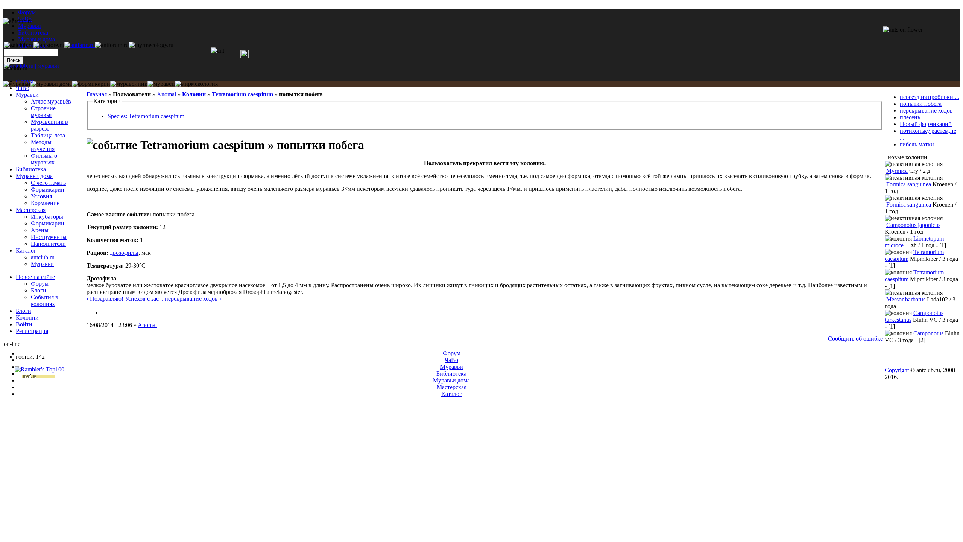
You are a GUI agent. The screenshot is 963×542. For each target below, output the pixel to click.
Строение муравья (43, 111)
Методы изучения (43, 145)
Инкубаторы (47, 216)
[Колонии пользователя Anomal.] (105, 312)
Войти (24, 324)
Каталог (26, 250)
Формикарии (47, 189)
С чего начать (48, 183)
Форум (27, 12)
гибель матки (917, 144)
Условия (41, 196)
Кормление (45, 203)
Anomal (166, 94)
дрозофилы (124, 253)
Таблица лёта (48, 135)
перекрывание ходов (926, 110)
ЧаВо (22, 88)
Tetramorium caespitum (242, 94)
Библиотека (31, 169)
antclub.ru (43, 257)
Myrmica (897, 170)
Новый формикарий (926, 124)
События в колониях (44, 300)
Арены (40, 230)
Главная (97, 94)
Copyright (897, 370)
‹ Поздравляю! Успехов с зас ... (126, 298)
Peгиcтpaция (32, 331)
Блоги (38, 290)
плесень (910, 117)
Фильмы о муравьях (44, 159)
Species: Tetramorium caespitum (146, 116)
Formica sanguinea (908, 184)
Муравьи (27, 94)
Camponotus (928, 333)
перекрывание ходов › (193, 298)
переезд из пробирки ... (929, 97)
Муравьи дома (34, 176)
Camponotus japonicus (913, 225)
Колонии (194, 94)
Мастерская (31, 210)
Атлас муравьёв (51, 101)
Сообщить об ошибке (855, 338)
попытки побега (921, 103)
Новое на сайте (35, 277)
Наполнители (48, 244)
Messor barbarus (905, 299)
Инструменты (49, 237)
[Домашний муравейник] (79, 45)
